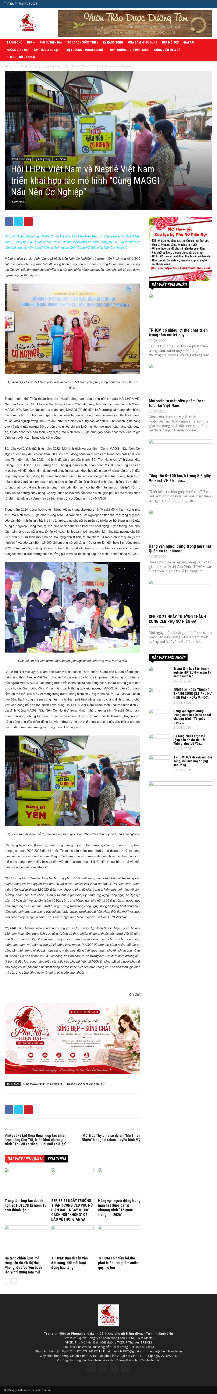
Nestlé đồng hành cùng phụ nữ (85, 1084)
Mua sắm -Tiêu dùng (142, 42)
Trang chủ (14, 42)
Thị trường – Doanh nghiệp (85, 50)
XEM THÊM (56, 1158)
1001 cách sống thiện (82, 42)
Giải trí (188, 42)
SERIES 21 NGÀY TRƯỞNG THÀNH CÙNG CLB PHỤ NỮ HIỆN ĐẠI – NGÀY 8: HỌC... (192, 693)
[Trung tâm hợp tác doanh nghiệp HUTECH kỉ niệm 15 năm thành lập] (26, 1182)
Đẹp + (31, 42)
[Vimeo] (114, 1367)
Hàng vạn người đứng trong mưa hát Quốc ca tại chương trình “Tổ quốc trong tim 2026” (119, 1207)
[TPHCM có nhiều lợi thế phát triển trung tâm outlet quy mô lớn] (119, 1240)
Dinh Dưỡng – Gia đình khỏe (129, 50)
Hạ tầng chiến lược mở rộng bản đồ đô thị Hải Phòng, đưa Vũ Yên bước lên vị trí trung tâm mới (24, 1265)
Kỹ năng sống (113, 42)
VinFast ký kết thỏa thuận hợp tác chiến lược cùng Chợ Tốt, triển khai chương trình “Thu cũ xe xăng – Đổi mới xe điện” (36, 1139)
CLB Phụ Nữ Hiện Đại (21, 57)
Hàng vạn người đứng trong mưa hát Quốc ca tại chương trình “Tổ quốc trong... (192, 716)
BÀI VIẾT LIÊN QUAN (24, 1158)
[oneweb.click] (72, 1038)
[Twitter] (103, 1367)
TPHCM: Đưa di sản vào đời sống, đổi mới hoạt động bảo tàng (69, 1263)
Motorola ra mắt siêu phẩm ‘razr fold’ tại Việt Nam (177, 403)
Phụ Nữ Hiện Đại (50, 42)
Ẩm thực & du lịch (47, 50)
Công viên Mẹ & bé (167, 50)
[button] (209, 3)
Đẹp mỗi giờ (170, 42)
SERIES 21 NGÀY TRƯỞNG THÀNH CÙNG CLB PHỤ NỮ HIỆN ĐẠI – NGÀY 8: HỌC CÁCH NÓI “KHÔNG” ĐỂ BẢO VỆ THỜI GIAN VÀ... (72, 1209)
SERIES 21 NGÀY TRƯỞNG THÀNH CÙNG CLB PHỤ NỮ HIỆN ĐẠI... (177, 619)
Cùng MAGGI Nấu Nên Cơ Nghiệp (43, 1084)
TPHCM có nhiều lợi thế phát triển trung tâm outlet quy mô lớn (118, 1263)
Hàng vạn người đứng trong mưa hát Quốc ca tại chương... (180, 548)
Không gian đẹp (18, 50)
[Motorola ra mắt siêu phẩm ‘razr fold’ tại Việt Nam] (180, 380)
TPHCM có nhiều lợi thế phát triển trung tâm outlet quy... (178, 332)
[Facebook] (91, 1367)
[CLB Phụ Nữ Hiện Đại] (180, 249)
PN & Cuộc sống (30, 66)
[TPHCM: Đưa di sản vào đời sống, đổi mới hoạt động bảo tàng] (72, 1240)
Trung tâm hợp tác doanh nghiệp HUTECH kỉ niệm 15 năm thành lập (25, 1205)
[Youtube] (125, 1367)
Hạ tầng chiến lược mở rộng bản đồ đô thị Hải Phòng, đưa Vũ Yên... (189, 740)
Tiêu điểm (60, 159)
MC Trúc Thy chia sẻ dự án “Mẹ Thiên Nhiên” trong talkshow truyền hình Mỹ (111, 1137)
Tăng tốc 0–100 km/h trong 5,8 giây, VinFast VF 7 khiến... (180, 478)
